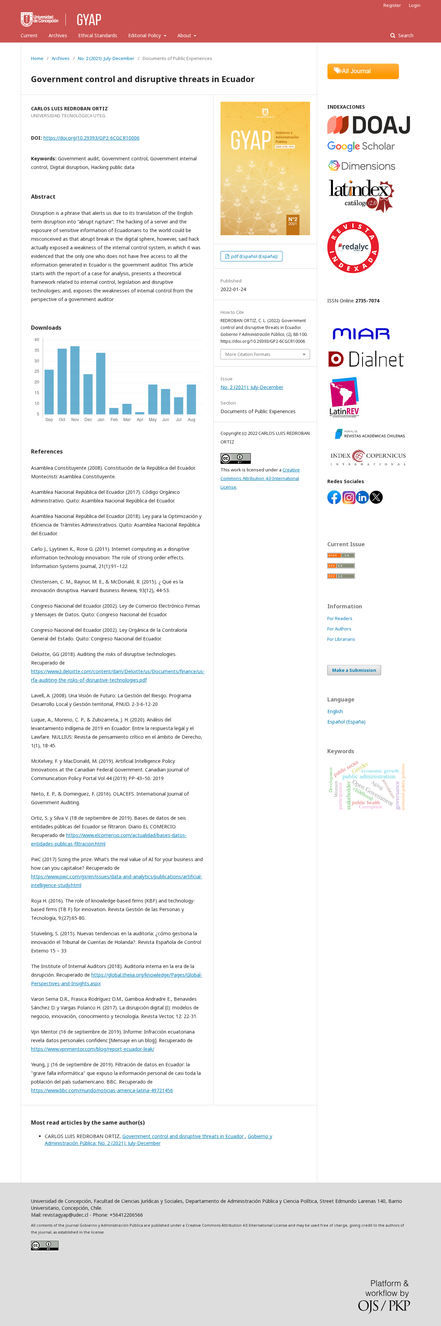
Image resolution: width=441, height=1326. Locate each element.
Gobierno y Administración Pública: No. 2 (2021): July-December (158, 1139)
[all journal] (363, 77)
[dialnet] (366, 365)
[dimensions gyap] (361, 170)
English (335, 711)
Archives (58, 35)
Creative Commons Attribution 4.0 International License (260, 478)
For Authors (339, 629)
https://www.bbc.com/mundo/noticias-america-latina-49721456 (102, 1090)
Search (405, 35)
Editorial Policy (145, 35)
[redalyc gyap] (353, 271)
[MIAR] (361, 341)
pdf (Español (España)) (254, 256)
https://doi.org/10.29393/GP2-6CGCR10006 (91, 137)
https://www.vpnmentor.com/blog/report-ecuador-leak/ (92, 1049)
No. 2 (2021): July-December (106, 58)
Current (29, 35)
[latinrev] (344, 416)
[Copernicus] (368, 468)
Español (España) (346, 721)
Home (37, 58)
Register (392, 5)
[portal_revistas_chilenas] (368, 440)
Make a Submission (354, 670)
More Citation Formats (247, 354)
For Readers (339, 618)
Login (414, 5)
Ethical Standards (97, 35)
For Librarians (341, 639)
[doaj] (368, 132)
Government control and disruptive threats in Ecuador (183, 1136)
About (185, 35)
